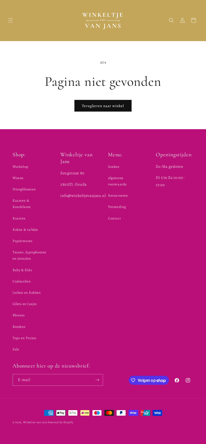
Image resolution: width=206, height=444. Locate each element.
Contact (114, 218)
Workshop (20, 166)
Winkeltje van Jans (35, 422)
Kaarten (19, 218)
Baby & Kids (22, 270)
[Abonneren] (97, 380)
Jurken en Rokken (27, 292)
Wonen (18, 178)
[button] (10, 20)
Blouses (19, 315)
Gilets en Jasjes (25, 304)
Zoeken (114, 166)
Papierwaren (23, 241)
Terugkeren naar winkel (103, 105)
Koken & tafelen (25, 229)
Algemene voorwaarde (117, 181)
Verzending (117, 206)
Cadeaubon (22, 281)
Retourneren (118, 195)
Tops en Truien (24, 338)
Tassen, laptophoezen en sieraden (29, 255)
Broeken (19, 326)
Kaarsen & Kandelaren (22, 203)
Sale (16, 349)
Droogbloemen (24, 189)
